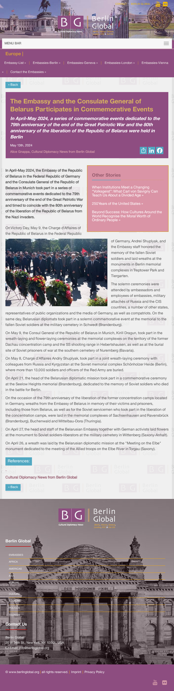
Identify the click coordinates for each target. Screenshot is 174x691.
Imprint (76, 672)
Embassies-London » (120, 63)
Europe (14, 583)
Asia (11, 576)
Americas (15, 569)
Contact (121, 4)
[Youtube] (158, 4)
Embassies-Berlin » (46, 63)
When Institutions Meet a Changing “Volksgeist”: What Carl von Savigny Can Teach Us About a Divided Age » (125, 191)
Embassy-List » (15, 63)
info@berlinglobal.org (34, 648)
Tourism (14, 615)
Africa (13, 562)
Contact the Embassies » (28, 72)
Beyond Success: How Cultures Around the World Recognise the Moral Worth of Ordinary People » (127, 216)
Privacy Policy (94, 672)
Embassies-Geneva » (82, 63)
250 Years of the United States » (117, 203)
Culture (14, 594)
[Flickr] (165, 4)
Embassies (16, 555)
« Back (13, 84)
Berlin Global (140, 4)
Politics (14, 608)
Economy (15, 601)
